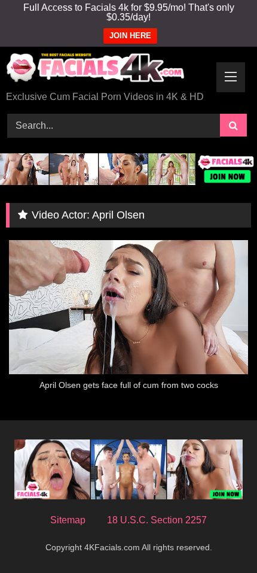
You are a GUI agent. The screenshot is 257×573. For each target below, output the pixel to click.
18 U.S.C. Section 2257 (157, 520)
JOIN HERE (130, 35)
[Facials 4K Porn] (105, 70)
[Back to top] (220, 537)
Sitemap (67, 520)
